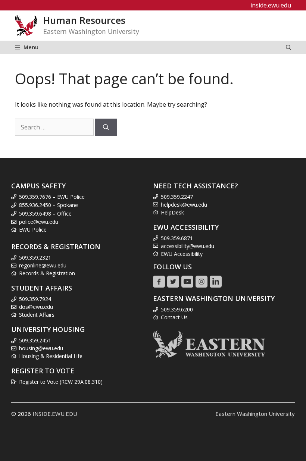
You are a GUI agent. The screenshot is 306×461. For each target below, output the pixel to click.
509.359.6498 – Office (45, 213)
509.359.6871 (177, 238)
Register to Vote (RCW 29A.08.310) (61, 381)
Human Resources (84, 20)
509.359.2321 (35, 257)
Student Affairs (36, 314)
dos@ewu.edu (36, 306)
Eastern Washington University (255, 413)
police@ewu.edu (38, 221)
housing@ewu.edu (41, 348)
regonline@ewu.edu (42, 265)
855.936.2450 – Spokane (48, 204)
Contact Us (174, 317)
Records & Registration (47, 273)
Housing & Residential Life (50, 356)
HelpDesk (172, 212)
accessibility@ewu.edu (187, 246)
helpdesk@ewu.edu (184, 204)
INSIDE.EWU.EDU (54, 413)
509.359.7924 (35, 298)
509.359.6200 (177, 309)
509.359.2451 (35, 340)
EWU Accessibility (182, 253)
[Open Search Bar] (288, 47)
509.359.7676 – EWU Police (52, 196)
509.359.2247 (177, 196)
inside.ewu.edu (270, 5)
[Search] (106, 127)
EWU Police (33, 229)
